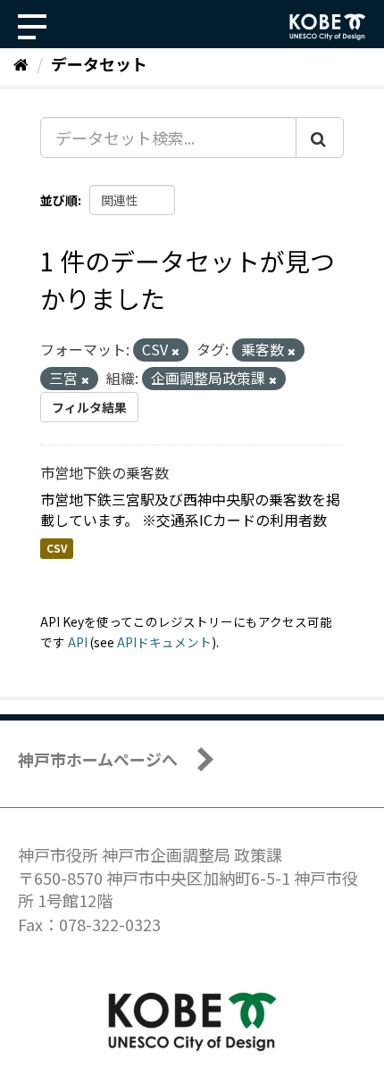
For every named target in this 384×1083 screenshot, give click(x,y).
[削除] (175, 351)
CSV (56, 548)
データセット (99, 63)
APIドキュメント (164, 642)
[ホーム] (21, 63)
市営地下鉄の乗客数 (104, 472)
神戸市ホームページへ (98, 759)
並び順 (59, 200)
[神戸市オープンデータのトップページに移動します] (327, 26)
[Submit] (320, 137)
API (78, 642)
